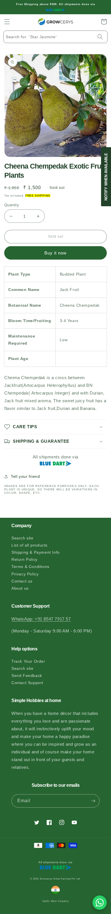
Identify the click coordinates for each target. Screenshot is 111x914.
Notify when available (106, 177)
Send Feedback (26, 675)
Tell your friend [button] (25, 476)
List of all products (29, 545)
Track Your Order (28, 661)
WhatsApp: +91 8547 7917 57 (41, 618)
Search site (22, 538)
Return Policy (24, 559)
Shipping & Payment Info (35, 552)
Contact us (21, 581)
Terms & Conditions (30, 566)
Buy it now (55, 252)
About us (20, 588)
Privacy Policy (24, 574)
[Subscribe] (93, 801)
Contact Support (27, 682)
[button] (7, 21)
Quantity (11, 205)
